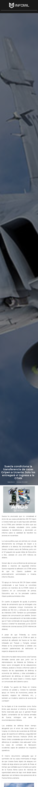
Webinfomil (11, 482)
